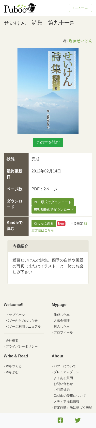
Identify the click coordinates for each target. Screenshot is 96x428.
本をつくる (14, 366)
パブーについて (65, 366)
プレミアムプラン (66, 372)
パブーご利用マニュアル (23, 326)
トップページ (15, 315)
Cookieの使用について (70, 395)
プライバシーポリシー (22, 346)
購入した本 (62, 326)
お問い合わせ (63, 384)
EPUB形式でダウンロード (54, 210)
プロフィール (63, 332)
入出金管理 (62, 320)
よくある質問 (63, 378)
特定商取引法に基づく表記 (73, 407)
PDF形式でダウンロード (53, 202)
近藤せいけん (80, 41)
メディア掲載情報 (66, 401)
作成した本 (62, 315)
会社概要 (12, 340)
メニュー (78, 8)
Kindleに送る (44, 223)
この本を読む (48, 142)
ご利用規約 (62, 390)
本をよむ (12, 372)
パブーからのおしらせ (22, 320)
